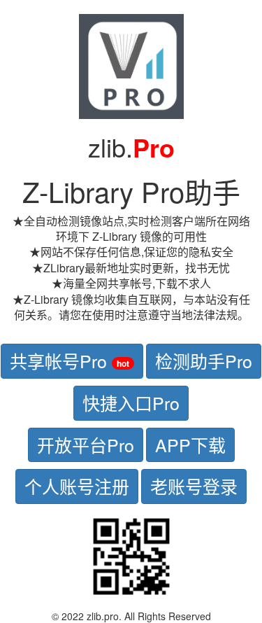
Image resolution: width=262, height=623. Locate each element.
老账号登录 (194, 485)
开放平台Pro (85, 444)
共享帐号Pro (69, 360)
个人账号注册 (76, 485)
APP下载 (190, 444)
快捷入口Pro (131, 402)
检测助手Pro (203, 360)
